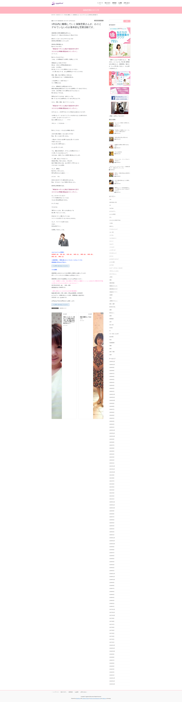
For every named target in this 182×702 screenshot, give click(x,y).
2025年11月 (112, 364)
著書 (110, 345)
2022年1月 (111, 463)
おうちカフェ (112, 211)
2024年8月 (111, 406)
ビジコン (111, 256)
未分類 (110, 327)
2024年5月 (111, 415)
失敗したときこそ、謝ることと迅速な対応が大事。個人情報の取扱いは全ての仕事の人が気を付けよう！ (69, 320)
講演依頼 (71, 692)
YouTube (111, 208)
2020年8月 (111, 513)
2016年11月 (112, 648)
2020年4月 (111, 525)
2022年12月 (112, 430)
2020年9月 (111, 510)
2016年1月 (111, 675)
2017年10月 (112, 615)
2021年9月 (111, 475)
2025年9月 (111, 367)
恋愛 (110, 309)
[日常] (57, 365)
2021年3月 (111, 492)
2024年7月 (111, 409)
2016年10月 (112, 651)
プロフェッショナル (113, 271)
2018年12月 (112, 573)
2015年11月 (112, 681)
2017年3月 (111, 636)
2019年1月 (111, 570)
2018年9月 (111, 582)
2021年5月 (111, 487)
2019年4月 (111, 561)
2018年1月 (111, 606)
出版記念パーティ (113, 292)
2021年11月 (112, 469)
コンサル (111, 235)
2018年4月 (111, 597)
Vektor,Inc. (104, 698)
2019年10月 (112, 543)
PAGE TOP (177, 679)
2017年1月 (111, 642)
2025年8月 (111, 370)
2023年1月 (111, 427)
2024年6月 (111, 412)
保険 (110, 280)
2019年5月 (111, 558)
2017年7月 (111, 624)
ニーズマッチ (112, 250)
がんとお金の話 (118, 152)
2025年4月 (111, 382)
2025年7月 (111, 373)
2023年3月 (111, 421)
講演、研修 (111, 351)
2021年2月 (111, 496)
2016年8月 (111, 657)
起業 (110, 354)
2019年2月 (111, 567)
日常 (110, 321)
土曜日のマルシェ (113, 300)
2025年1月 (111, 391)
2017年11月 (112, 612)
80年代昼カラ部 (113, 202)
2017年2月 (111, 639)
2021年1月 (111, 499)
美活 (110, 339)
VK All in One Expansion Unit (95, 698)
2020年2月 (111, 531)
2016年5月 (111, 666)
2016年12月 (112, 645)
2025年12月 (112, 361)
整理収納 (111, 318)
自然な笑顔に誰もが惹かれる (121, 137)
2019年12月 (112, 537)
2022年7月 (111, 445)
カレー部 (111, 232)
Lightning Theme (85, 698)
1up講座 (76, 692)
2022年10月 (112, 436)
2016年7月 (111, 660)
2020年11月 (112, 504)
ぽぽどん (111, 226)
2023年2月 (111, 424)
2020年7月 (111, 516)
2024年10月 (112, 400)
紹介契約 (111, 336)
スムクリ (111, 244)
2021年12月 (112, 466)
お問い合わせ (83, 692)
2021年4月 (111, 490)
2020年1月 (111, 534)
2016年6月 (111, 663)
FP (110, 205)
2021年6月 (111, 484)
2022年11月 (112, 433)
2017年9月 (111, 618)
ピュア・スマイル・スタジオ (115, 268)
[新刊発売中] (119, 42)
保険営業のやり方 (99, 20)
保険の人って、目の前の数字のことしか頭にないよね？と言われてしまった (122, 189)
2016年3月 (111, 669)
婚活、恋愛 (111, 303)
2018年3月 (111, 600)
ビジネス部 (111, 262)
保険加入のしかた (113, 285)
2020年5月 (111, 522)
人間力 (110, 277)
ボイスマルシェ (112, 274)
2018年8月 (111, 585)
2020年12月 (112, 502)
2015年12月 (112, 678)
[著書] (98, 365)
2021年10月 (112, 472)
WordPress (78, 698)
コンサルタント (112, 238)
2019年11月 (112, 540)
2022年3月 (111, 457)
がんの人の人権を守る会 (114, 220)
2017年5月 (111, 630)
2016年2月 (111, 672)
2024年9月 (111, 403)
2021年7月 (111, 481)
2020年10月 (112, 507)
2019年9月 (111, 546)
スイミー (111, 241)
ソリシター (111, 247)
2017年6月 (111, 627)
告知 (110, 297)
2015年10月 (112, 684)
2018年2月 (111, 603)
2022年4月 (111, 454)
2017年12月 (112, 609)
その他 (110, 223)
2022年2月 (111, 460)
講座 (110, 348)
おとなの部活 (112, 214)
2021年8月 (111, 478)
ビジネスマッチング (113, 259)
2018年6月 (111, 591)
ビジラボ (111, 265)
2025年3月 (111, 385)
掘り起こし (111, 312)
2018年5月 (111, 594)
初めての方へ (64, 692)
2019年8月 (111, 549)
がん (110, 217)
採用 (110, 315)
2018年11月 (112, 576)
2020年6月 (111, 519)
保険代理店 (111, 282)
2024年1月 (111, 418)
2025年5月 (111, 379)
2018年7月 (111, 588)
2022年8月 (111, 442)
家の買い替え (112, 306)
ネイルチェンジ (112, 253)
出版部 (110, 294)
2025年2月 (111, 388)
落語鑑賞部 (111, 342)
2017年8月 (111, 621)
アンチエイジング (113, 229)
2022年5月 (111, 451)
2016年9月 (111, 654)
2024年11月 (112, 397)
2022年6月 (111, 448)
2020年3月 (111, 528)
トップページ (56, 692)
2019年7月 (111, 552)
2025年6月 (111, 376)
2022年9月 (111, 439)
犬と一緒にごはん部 (113, 333)
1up (110, 199)
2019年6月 (111, 555)
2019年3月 (111, 564)
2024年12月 (112, 394)
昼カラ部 (111, 324)
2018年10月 (112, 579)
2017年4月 (111, 633)
